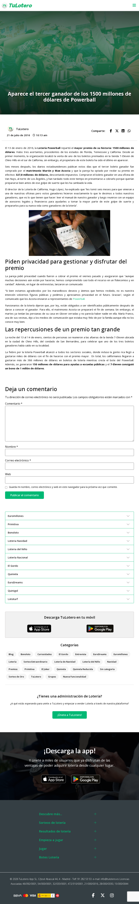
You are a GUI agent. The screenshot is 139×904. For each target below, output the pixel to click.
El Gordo (63, 654)
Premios (13, 669)
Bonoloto (25, 654)
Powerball (79, 298)
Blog (11, 654)
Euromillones (121, 654)
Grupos (52, 676)
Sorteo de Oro (16, 676)
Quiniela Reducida (83, 669)
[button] (90, 5)
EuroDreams (99, 654)
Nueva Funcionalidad (74, 676)
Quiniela (61, 669)
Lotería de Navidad (64, 661)
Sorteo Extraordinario (35, 661)
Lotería (12, 661)
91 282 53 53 (84, 879)
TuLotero (36, 676)
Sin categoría (107, 669)
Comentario (13, 403)
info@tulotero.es (110, 879)
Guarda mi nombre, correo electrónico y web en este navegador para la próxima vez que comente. (63, 487)
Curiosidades (44, 654)
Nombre (11, 446)
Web (8, 474)
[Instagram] (112, 895)
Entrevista (80, 654)
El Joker (45, 669)
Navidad (111, 661)
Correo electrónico (18, 460)
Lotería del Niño (91, 661)
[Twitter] (102, 895)
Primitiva (29, 669)
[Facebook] (93, 895)
